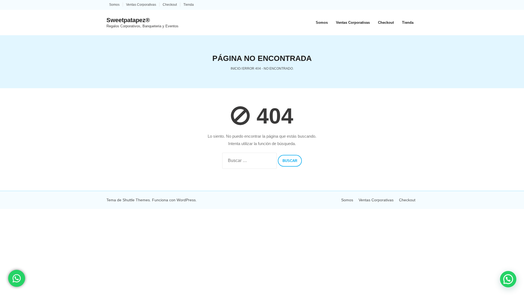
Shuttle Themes (136, 200)
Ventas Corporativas (141, 5)
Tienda (188, 5)
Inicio (235, 68)
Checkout (170, 5)
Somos (114, 5)
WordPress (186, 200)
